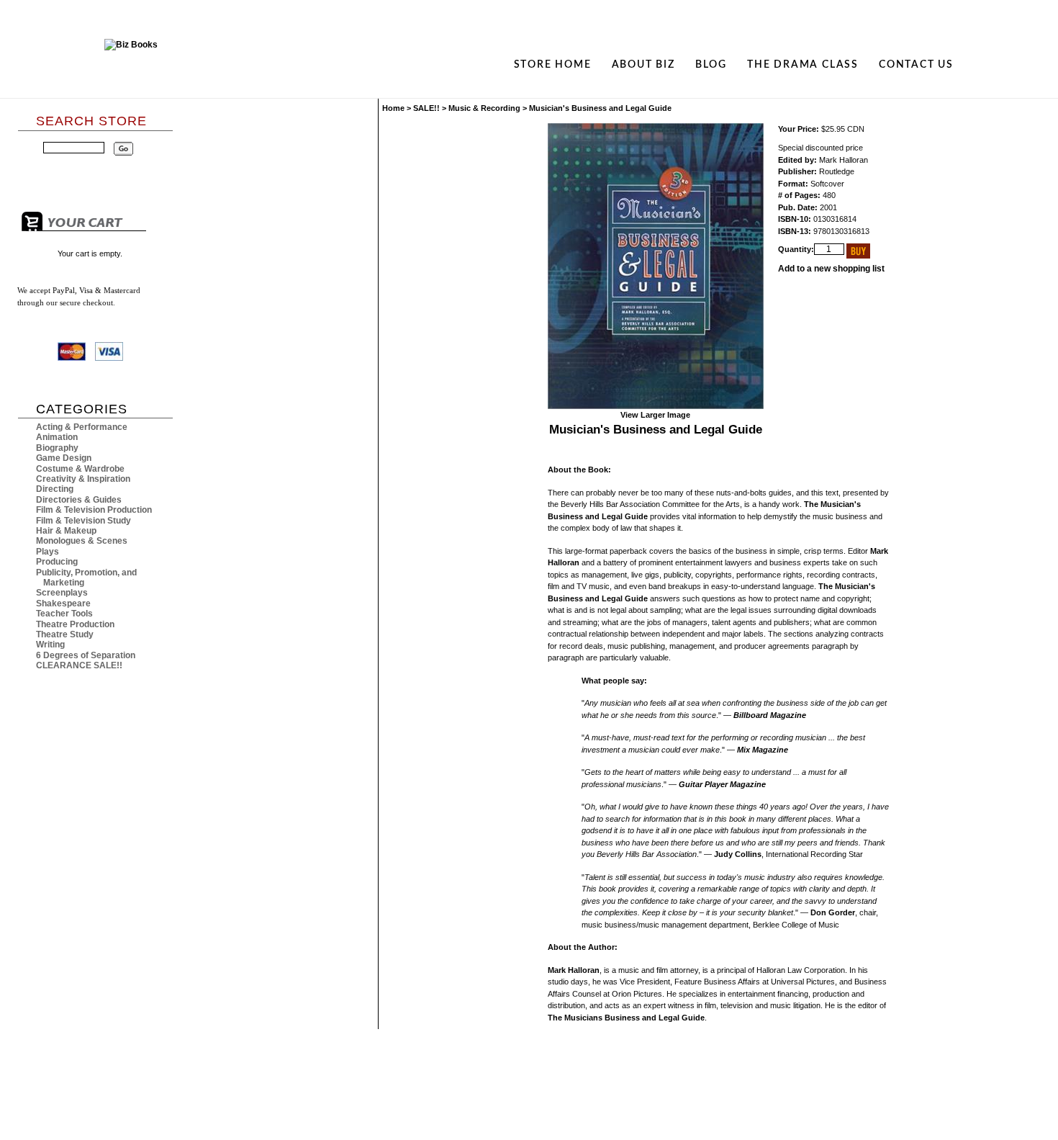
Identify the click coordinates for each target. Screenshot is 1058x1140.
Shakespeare (63, 603)
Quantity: (796, 249)
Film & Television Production (94, 510)
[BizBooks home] (131, 65)
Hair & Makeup (66, 531)
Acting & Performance (81, 427)
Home (393, 108)
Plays (47, 552)
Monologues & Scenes (81, 541)
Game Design (63, 458)
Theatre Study (65, 634)
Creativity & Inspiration (83, 479)
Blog (711, 65)
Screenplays (62, 593)
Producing (57, 562)
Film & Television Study (83, 521)
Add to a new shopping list (831, 269)
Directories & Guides (79, 500)
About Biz (643, 65)
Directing (54, 489)
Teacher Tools (64, 614)
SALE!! (426, 108)
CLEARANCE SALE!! (79, 665)
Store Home (553, 65)
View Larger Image (655, 414)
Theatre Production (75, 624)
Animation (57, 437)
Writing (50, 644)
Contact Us (916, 65)
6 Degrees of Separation (85, 655)
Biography (57, 448)
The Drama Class (803, 65)
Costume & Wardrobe (80, 469)
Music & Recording (484, 108)
